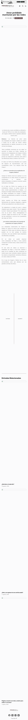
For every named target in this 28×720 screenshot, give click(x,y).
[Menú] (25, 6)
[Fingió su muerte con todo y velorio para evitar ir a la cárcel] (14, 648)
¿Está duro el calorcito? (8, 484)
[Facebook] (9, 715)
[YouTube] (19, 715)
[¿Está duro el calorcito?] (14, 431)
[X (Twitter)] (12, 715)
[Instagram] (15, 715)
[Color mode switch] (19, 6)
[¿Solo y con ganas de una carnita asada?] (14, 539)
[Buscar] (22, 6)
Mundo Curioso (18, 18)
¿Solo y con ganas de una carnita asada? (12, 592)
